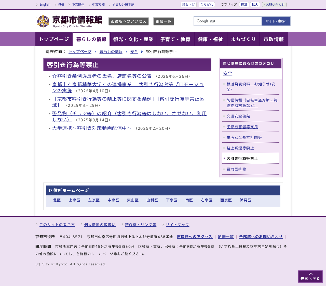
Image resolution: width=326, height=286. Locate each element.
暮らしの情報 (111, 52)
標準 (244, 4)
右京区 (207, 200)
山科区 (152, 200)
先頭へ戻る (310, 278)
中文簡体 (78, 4)
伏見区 (245, 200)
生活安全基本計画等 (244, 137)
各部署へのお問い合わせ (261, 237)
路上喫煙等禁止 (240, 148)
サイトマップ (177, 225)
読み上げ (188, 4)
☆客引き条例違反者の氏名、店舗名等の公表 (102, 76)
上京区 (74, 200)
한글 (61, 4)
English (44, 4)
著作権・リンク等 (141, 225)
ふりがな (206, 4)
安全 (134, 52)
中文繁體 (98, 4)
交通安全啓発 (238, 116)
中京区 (113, 200)
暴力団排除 (236, 169)
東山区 (133, 200)
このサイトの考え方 (57, 225)
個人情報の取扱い (100, 225)
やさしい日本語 (123, 4)
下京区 (172, 200)
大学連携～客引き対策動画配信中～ (92, 128)
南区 (189, 200)
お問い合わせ (275, 4)
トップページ (80, 52)
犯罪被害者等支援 (242, 127)
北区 (57, 200)
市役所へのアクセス (128, 21)
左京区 (94, 200)
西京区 (226, 200)
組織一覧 (163, 21)
